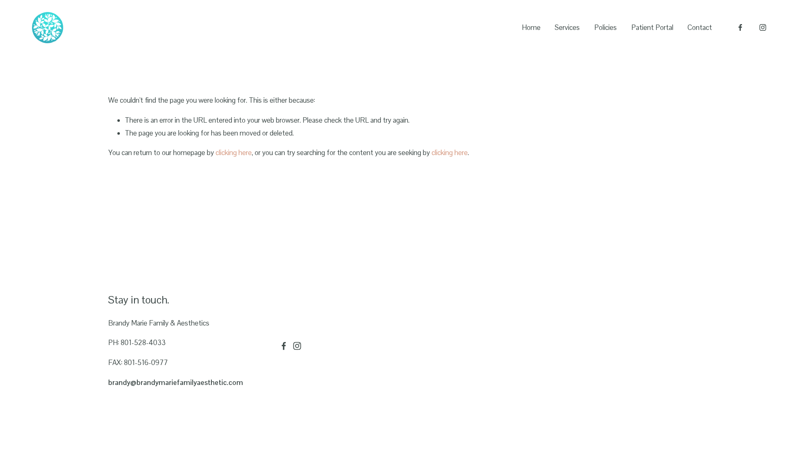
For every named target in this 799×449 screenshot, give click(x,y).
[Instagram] (763, 27)
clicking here (234, 152)
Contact (699, 27)
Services (567, 27)
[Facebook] (740, 27)
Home (531, 27)
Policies (605, 27)
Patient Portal (652, 27)
